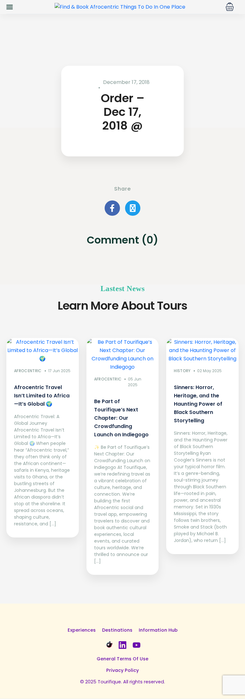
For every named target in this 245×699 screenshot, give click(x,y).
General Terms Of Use (122, 659)
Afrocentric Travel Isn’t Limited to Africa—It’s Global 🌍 (42, 396)
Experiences (82, 630)
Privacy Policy (122, 670)
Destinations (117, 630)
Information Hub (158, 630)
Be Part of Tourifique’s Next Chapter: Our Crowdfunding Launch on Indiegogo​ (121, 418)
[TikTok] (108, 644)
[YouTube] (136, 644)
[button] (230, 7)
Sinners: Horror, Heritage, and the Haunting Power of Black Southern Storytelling (198, 404)
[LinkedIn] (122, 644)
